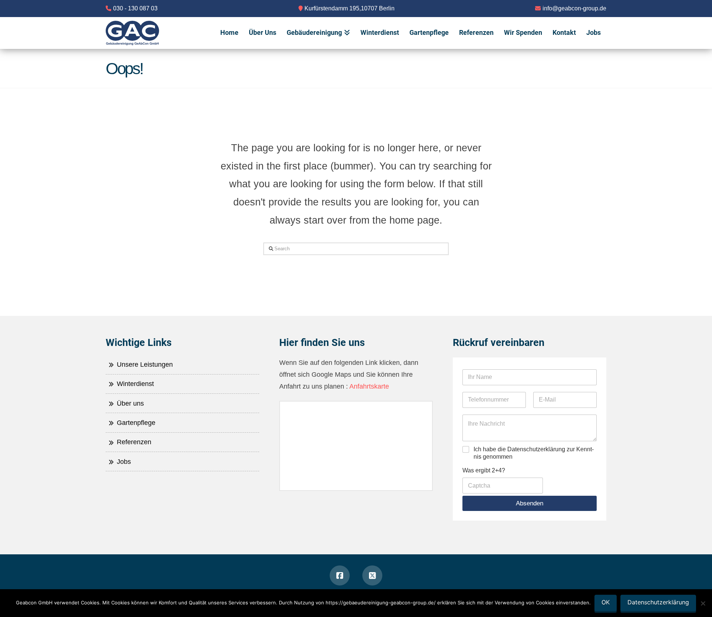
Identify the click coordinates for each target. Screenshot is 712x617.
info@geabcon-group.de (574, 8)
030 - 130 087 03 (135, 8)
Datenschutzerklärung (658, 602)
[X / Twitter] (372, 575)
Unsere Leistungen (144, 364)
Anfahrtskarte (368, 386)
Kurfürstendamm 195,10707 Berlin (349, 8)
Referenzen (133, 442)
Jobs (123, 461)
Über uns (129, 403)
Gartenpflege (135, 422)
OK (605, 602)
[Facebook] (340, 575)
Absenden (529, 503)
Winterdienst (134, 383)
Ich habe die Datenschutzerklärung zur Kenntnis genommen (534, 453)
